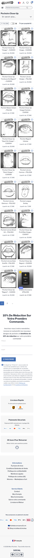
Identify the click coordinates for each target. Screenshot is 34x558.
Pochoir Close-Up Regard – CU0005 (25, 262)
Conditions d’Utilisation (21, 385)
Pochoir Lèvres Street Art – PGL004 (8, 231)
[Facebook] (13, 555)
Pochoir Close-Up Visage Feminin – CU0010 (25, 110)
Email (3, 349)
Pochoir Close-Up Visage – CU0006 (25, 49)
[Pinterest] (21, 555)
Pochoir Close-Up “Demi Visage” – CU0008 (8, 172)
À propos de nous (17, 466)
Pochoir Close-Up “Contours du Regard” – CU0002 (8, 79)
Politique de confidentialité (17, 471)
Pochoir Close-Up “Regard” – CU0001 (8, 291)
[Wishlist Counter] (27, 3)
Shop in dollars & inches (18, 528)
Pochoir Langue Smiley (25, 202)
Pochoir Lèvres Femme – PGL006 (25, 171)
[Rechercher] (27, 7)
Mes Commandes (17, 497)
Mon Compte (17, 494)
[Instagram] (17, 555)
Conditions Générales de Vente (17, 468)
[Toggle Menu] (2, 8)
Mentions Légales (17, 474)
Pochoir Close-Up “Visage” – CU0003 (8, 49)
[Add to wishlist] (15, 28)
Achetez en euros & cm (18, 526)
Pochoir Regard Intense (25, 140)
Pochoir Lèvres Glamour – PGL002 (8, 202)
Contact (17, 491)
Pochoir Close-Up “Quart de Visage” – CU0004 (8, 141)
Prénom (4, 340)
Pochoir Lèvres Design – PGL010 (25, 78)
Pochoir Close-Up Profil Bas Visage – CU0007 (25, 232)
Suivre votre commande (17, 500)
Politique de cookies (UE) (17, 476)
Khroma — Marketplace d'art (17, 479)
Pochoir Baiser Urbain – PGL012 (8, 109)
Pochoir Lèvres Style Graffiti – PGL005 (8, 262)
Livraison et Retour (17, 502)
